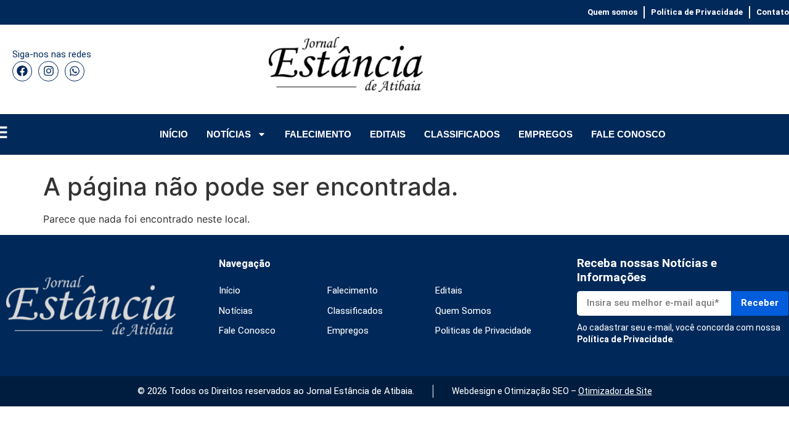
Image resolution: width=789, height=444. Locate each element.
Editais (448, 290)
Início (229, 290)
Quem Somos (463, 310)
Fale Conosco (247, 330)
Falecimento (352, 290)
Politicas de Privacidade (483, 330)
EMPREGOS (545, 134)
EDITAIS (388, 134)
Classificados (355, 310)
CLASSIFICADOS (462, 134)
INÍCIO (174, 134)
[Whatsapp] (74, 71)
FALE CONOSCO (628, 134)
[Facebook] (22, 71)
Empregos (348, 330)
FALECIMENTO (318, 134)
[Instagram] (48, 71)
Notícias (236, 310)
